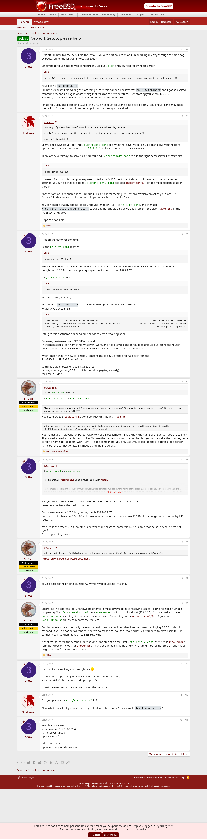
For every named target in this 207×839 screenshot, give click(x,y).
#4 (187, 381)
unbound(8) (175, 642)
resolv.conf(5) (72, 416)
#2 (187, 116)
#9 (187, 663)
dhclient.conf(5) (135, 183)
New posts (22, 27)
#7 (187, 578)
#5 (187, 459)
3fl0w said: (49, 122)
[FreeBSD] (71, 11)
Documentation (89, 14)
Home (41, 14)
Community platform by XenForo (103, 783)
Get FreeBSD (68, 14)
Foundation (157, 14)
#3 (187, 234)
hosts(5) (120, 416)
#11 (186, 720)
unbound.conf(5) (142, 616)
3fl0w (22, 43)
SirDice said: (49, 466)
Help (182, 777)
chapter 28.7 (165, 208)
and (57, 451)
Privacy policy (171, 777)
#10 (186, 694)
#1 (187, 49)
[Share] (182, 49)
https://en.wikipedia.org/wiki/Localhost (66, 558)
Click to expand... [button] (115, 492)
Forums (24, 22)
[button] (51, 22)
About (52, 14)
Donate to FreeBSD (158, 6)
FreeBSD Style (27, 777)
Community (108, 14)
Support (142, 14)
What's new (41, 22)
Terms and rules (154, 777)
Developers (126, 14)
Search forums (37, 27)
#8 (187, 603)
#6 (187, 541)
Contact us (139, 777)
